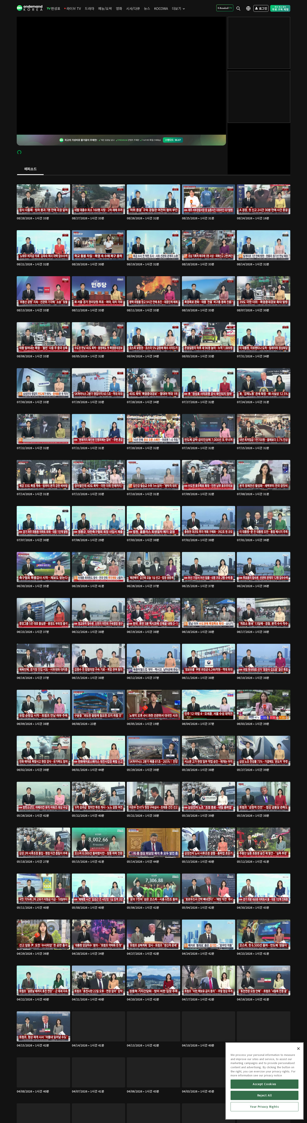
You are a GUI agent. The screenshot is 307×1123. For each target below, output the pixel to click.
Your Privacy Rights (264, 1107)
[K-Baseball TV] (224, 8)
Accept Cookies (264, 1084)
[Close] (298, 1048)
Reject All (264, 1095)
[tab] (30, 169)
